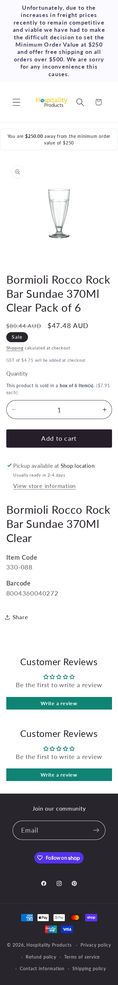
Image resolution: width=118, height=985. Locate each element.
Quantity (17, 373)
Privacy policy (96, 945)
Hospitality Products (48, 945)
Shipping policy (89, 968)
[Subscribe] (96, 830)
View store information (44, 485)
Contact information (42, 968)
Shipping (15, 347)
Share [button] (20, 617)
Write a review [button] (59, 703)
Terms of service (82, 957)
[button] (16, 102)
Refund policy (41, 957)
